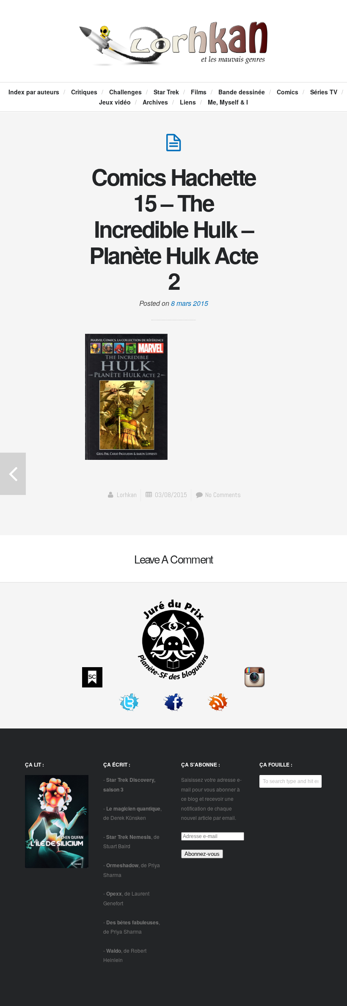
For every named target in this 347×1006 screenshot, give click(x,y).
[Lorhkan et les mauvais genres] (173, 57)
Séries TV (323, 92)
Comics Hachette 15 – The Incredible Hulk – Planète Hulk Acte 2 (173, 228)
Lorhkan (127, 494)
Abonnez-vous (202, 854)
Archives (155, 102)
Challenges (125, 92)
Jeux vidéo (115, 102)
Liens (188, 102)
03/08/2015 (171, 494)
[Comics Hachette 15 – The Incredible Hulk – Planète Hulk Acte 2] (173, 147)
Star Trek (166, 92)
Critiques (84, 92)
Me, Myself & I (228, 102)
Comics (287, 92)
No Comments (222, 494)
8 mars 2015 (189, 303)
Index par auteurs (33, 92)
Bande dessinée (241, 92)
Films (199, 92)
